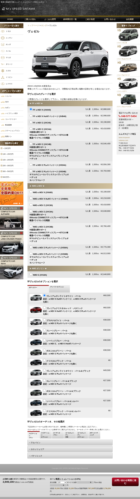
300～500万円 (7, 171)
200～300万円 (7, 166)
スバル (8, 51)
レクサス (8, 84)
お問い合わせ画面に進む (125, 481)
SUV (7, 102)
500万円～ (6, 177)
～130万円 (6, 148)
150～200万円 (7, 160)
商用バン (8, 136)
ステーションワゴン (12, 131)
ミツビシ (8, 77)
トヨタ (8, 31)
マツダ (8, 57)
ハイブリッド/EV (11, 113)
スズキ (8, 71)
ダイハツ (8, 64)
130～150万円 (7, 154)
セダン (7, 108)
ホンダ (8, 44)
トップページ (33, 25)
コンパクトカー (11, 119)
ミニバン (8, 96)
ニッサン (8, 38)
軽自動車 (8, 125)
